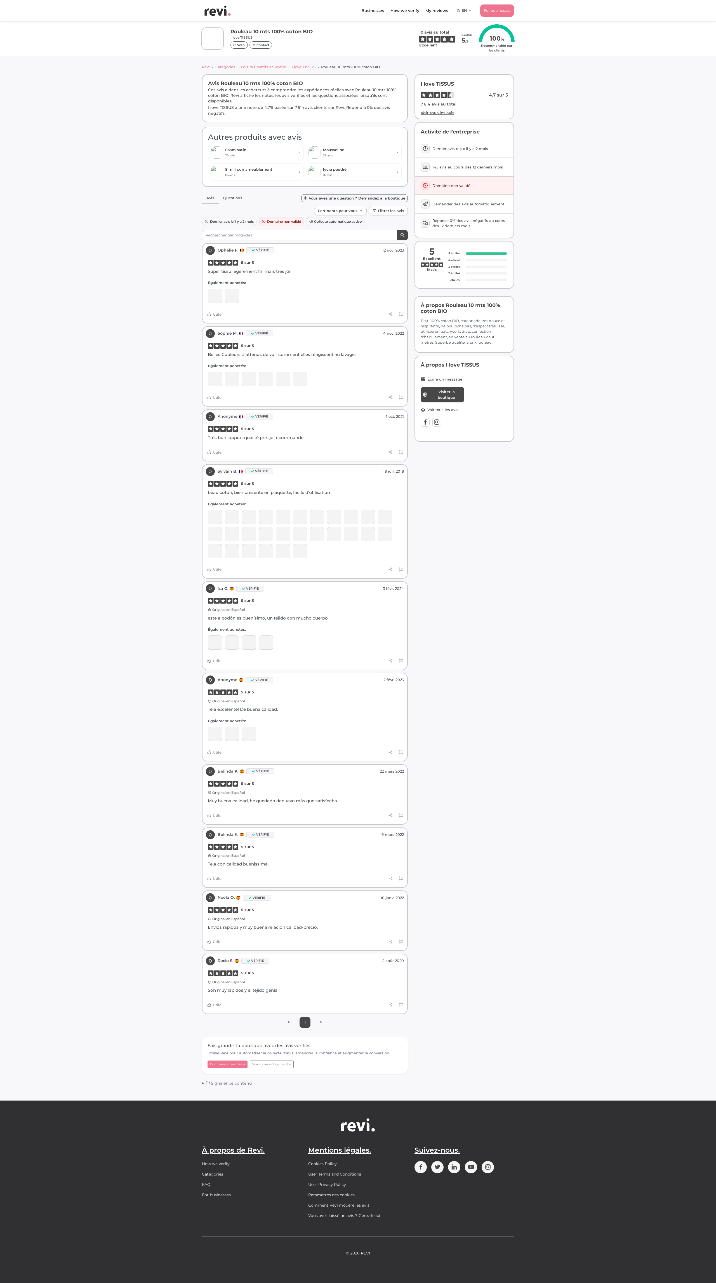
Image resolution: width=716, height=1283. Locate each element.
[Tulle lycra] (317, 517)
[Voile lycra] (385, 517)
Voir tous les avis (437, 112)
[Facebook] (425, 422)
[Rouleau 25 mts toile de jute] (232, 517)
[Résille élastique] (368, 534)
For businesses (497, 10)
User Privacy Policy (327, 1184)
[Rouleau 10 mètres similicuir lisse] (232, 642)
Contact (262, 45)
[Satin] (215, 534)
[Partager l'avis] (391, 314)
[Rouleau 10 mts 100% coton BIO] (232, 296)
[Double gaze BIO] (266, 379)
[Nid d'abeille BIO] (283, 379)
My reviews (436, 10)
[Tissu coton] (283, 517)
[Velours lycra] (368, 517)
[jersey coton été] (249, 551)
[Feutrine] (266, 551)
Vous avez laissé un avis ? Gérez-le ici (344, 1215)
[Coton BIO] (249, 517)
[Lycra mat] (317, 534)
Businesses (372, 10)
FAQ (206, 1184)
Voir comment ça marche (271, 1064)
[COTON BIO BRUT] (249, 734)
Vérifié (262, 250)
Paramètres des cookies (331, 1194)
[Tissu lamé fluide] (283, 534)
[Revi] (217, 10)
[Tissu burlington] (232, 534)
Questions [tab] (232, 198)
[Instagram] (436, 422)
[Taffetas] (334, 534)
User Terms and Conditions (334, 1174)
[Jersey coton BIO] (283, 551)
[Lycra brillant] (215, 517)
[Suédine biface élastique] (351, 517)
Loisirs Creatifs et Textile (263, 67)
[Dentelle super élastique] (300, 534)
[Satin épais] (249, 642)
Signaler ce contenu (231, 1083)
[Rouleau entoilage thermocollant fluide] (215, 642)
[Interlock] (300, 551)
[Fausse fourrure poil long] (215, 551)
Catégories (225, 67)
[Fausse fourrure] (266, 534)
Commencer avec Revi (227, 1064)
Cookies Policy (322, 1163)
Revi (206, 67)
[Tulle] (266, 517)
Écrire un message (444, 379)
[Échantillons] (215, 296)
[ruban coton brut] (232, 379)
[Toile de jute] (351, 534)
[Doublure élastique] (249, 534)
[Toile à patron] (249, 379)
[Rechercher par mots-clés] (402, 235)
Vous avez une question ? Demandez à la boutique (357, 198)
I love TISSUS (303, 67)
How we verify (404, 10)
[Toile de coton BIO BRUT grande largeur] (215, 379)
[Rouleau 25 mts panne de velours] (232, 551)
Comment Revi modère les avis (338, 1205)
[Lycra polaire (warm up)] (334, 517)
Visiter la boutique (446, 395)
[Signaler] (401, 314)
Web (240, 45)
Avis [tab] (210, 198)
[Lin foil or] (300, 517)
